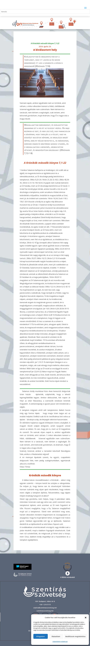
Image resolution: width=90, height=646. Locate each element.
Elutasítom (56, 636)
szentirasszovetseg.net (45, 611)
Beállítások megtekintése (75, 636)
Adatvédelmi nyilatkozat (60, 642)
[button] (86, 617)
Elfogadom (40, 636)
